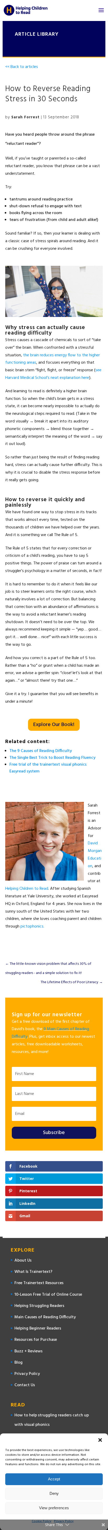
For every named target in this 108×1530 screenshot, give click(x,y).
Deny (54, 1493)
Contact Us (24, 1385)
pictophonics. (32, 926)
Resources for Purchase (35, 1339)
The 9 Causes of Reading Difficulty (40, 751)
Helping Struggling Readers (39, 1306)
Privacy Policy (27, 1373)
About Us (22, 1260)
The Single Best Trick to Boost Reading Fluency (52, 757)
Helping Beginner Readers (37, 1328)
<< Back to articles (21, 66)
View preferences (54, 1508)
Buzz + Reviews (28, 1351)
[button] (100, 1440)
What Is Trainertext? (33, 1271)
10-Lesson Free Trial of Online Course (48, 1294)
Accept (54, 1479)
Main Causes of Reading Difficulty (45, 1317)
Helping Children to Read (26, 888)
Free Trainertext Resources (38, 1283)
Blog (18, 1362)
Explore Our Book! (53, 725)
